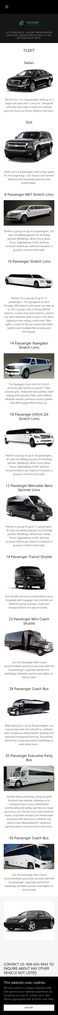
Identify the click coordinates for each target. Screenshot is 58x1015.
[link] (29, 23)
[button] (7, 7)
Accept (29, 1007)
